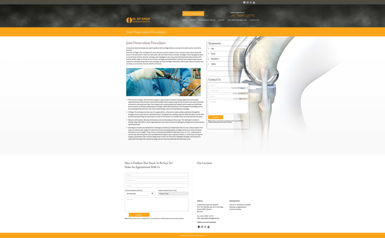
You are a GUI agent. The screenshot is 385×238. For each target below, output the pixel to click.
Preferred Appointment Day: (134, 190)
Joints (213, 64)
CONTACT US (254, 20)
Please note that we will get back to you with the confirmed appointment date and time (225, 121)
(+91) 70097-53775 (207, 216)
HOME (184, 20)
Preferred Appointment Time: (167, 190)
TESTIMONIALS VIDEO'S (207, 20)
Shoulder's (215, 59)
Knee (213, 54)
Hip (212, 48)
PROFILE (193, 20)
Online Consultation (193, 13)
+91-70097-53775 (242, 16)
